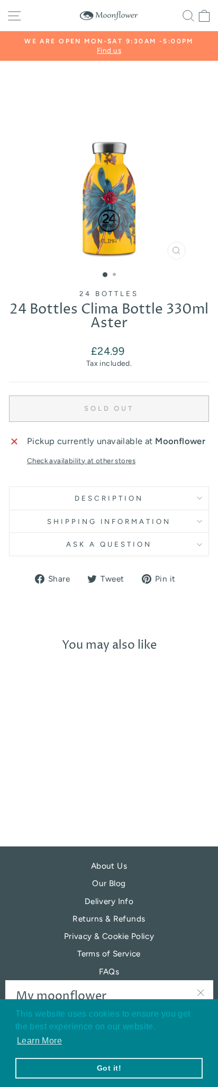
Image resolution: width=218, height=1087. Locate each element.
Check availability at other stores (81, 460)
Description (109, 498)
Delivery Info (109, 901)
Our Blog (108, 883)
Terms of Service (109, 953)
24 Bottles (109, 293)
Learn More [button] (39, 1040)
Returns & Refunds (108, 919)
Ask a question (109, 544)
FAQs (109, 971)
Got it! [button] (109, 1068)
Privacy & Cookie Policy (109, 936)
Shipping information (109, 521)
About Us (109, 866)
